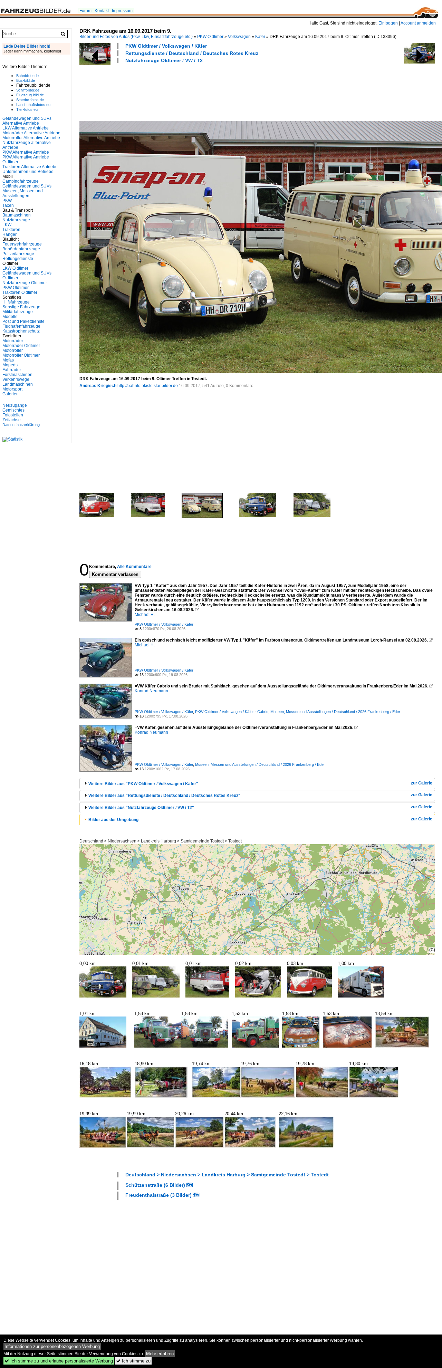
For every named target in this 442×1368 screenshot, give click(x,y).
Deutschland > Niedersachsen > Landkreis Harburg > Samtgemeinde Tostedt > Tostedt (160, 841)
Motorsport (12, 389)
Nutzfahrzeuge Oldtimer (24, 282)
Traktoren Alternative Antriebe (30, 166)
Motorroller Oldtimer (21, 355)
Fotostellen (12, 415)
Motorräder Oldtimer (21, 345)
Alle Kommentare (134, 566)
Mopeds (10, 365)
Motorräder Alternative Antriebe (31, 133)
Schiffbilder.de (27, 90)
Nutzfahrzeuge (16, 220)
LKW (6, 224)
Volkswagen (239, 36)
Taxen (8, 205)
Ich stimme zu (133, 1361)
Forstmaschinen (17, 374)
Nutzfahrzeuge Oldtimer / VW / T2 (164, 60)
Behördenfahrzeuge (21, 249)
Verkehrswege (15, 379)
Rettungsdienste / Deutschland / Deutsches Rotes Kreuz (191, 53)
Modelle (10, 316)
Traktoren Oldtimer (19, 292)
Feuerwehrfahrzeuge (22, 244)
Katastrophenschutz (21, 331)
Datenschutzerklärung (21, 425)
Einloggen (388, 23)
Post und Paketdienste (23, 321)
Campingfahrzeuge (20, 181)
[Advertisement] (205, 91)
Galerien (10, 394)
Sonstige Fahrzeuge (21, 307)
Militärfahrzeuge (17, 311)
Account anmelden (418, 23)
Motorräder (12, 340)
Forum (85, 10)
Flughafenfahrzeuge (21, 326)
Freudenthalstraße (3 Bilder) (158, 1195)
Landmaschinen (17, 384)
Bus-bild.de (25, 80)
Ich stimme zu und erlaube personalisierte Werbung (58, 1361)
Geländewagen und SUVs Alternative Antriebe (26, 121)
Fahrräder (11, 369)
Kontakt (102, 10)
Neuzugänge (14, 405)
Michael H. (145, 614)
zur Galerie (421, 783)
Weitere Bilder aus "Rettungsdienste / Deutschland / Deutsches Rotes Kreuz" (164, 795)
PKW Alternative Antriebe (25, 152)
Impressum (122, 10)
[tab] (257, 783)
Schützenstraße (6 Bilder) (155, 1185)
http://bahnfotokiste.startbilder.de (147, 385)
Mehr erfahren (160, 1353)
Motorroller (12, 350)
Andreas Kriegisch (97, 385)
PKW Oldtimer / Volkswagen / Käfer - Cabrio (231, 712)
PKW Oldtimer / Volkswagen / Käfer (166, 46)
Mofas (8, 360)
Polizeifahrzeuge (18, 253)
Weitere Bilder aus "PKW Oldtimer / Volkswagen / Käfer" (143, 783)
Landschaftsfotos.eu (33, 105)
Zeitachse (11, 419)
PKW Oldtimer (210, 36)
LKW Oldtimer (15, 268)
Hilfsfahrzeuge (16, 302)
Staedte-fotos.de (30, 100)
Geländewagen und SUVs (26, 186)
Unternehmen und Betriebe (28, 171)
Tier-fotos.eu (27, 109)
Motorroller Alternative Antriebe (31, 137)
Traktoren (11, 229)
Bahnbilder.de (27, 76)
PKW (7, 200)
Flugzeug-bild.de (30, 95)
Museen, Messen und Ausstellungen (22, 193)
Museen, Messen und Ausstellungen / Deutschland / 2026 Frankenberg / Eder (335, 712)
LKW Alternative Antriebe (25, 128)
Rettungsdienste (17, 258)
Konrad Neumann (151, 690)
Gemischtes (13, 410)
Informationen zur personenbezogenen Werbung (52, 1346)
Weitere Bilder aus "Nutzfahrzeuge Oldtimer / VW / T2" (141, 807)
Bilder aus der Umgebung (113, 819)
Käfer (260, 36)
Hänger (9, 234)
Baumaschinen (16, 215)
